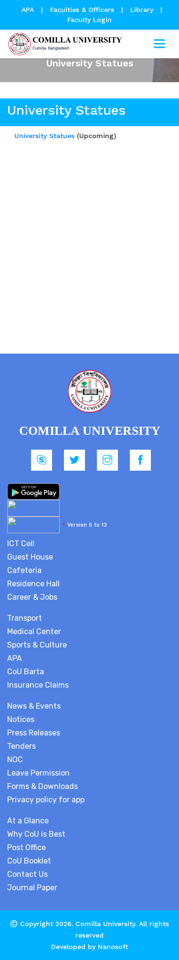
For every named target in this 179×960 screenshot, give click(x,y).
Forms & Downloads (42, 786)
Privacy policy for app (45, 799)
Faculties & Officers (82, 9)
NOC (15, 759)
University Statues (44, 136)
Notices (20, 719)
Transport (24, 618)
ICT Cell (20, 543)
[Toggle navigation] (159, 44)
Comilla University (105, 924)
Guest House (30, 556)
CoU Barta (25, 671)
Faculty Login (89, 19)
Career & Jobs (32, 597)
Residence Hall (33, 583)
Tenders (21, 746)
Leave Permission (38, 772)
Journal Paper (32, 887)
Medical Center (34, 631)
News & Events (34, 706)
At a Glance (28, 820)
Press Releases (33, 732)
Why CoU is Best (36, 834)
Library (143, 9)
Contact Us (27, 874)
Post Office (26, 847)
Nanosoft (113, 946)
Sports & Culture (37, 644)
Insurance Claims (38, 685)
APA (28, 9)
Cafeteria (24, 570)
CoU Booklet (29, 860)
